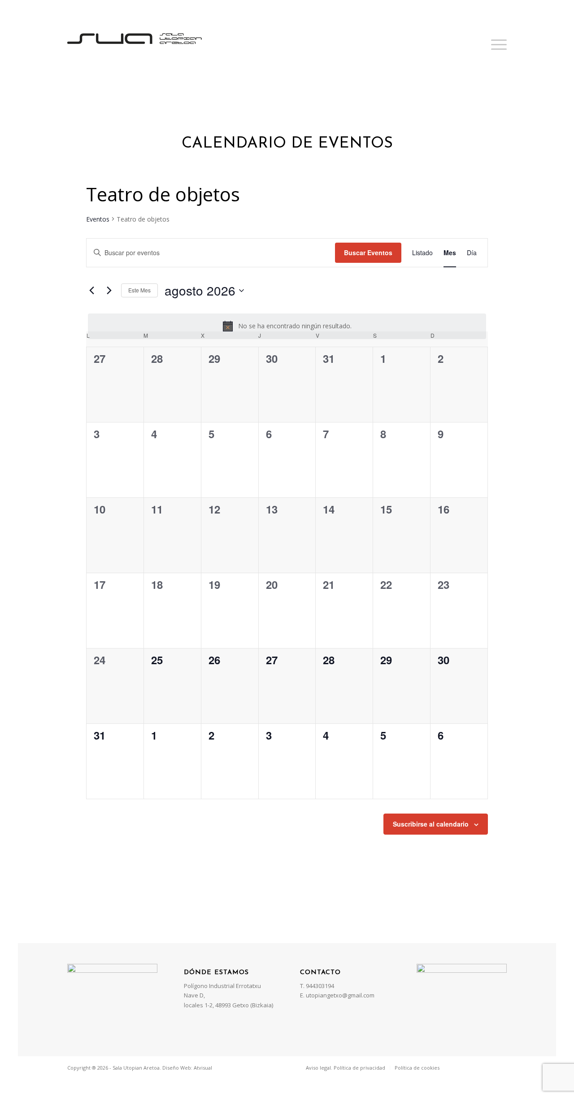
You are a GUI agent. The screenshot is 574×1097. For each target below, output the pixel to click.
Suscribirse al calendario (431, 823)
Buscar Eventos (368, 252)
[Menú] (496, 44)
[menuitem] (345, 1068)
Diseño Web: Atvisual (187, 1067)
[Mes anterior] (91, 290)
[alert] (287, 326)
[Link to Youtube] (500, 1067)
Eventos (97, 219)
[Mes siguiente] (109, 290)
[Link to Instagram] (486, 1067)
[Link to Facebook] (459, 1067)
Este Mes (139, 290)
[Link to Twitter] (473, 1067)
